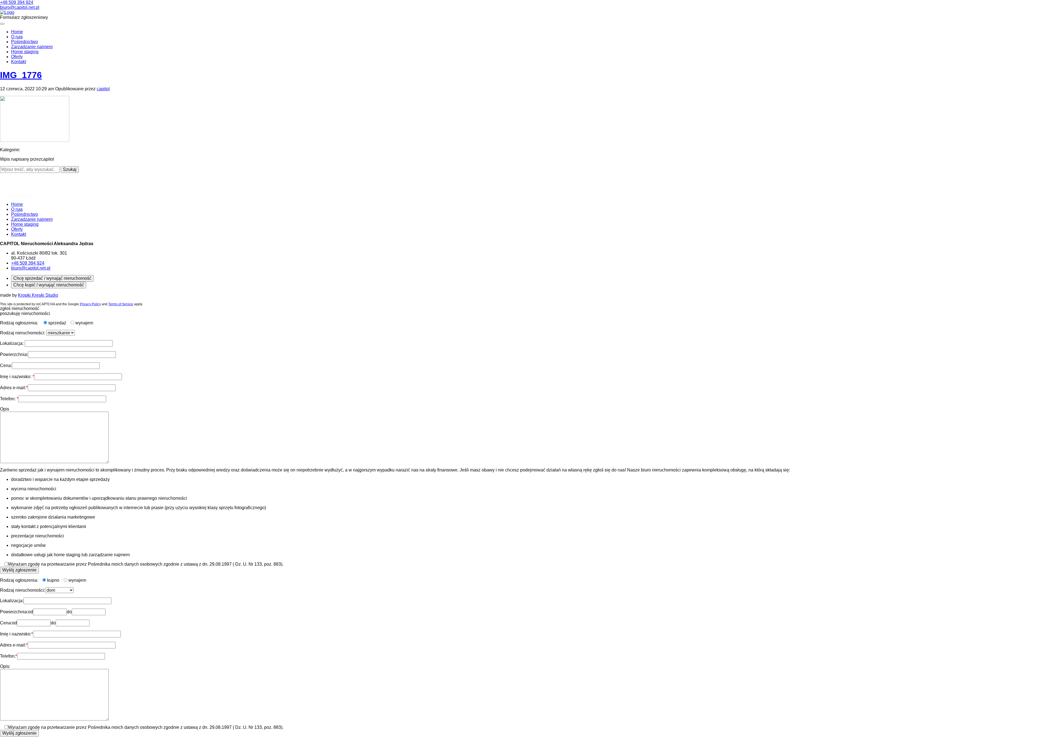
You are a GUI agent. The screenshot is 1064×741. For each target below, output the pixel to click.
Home (17, 31)
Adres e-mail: (13, 387)
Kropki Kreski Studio (38, 295)
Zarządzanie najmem (32, 46)
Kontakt (18, 61)
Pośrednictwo (24, 41)
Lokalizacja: (12, 343)
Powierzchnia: (14, 354)
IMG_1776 (21, 75)
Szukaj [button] (69, 169)
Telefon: (8, 398)
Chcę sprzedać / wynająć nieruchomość (52, 278)
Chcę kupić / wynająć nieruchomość (48, 285)
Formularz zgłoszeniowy (24, 17)
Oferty (17, 56)
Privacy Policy (90, 304)
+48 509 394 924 (16, 2)
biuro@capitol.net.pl (19, 7)
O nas (17, 36)
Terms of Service (120, 304)
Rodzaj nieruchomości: (23, 332)
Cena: (6, 365)
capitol (103, 88)
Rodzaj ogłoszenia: (19, 322)
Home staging (25, 51)
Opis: (5, 666)
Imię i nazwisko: (16, 376)
